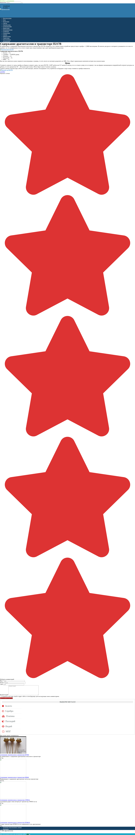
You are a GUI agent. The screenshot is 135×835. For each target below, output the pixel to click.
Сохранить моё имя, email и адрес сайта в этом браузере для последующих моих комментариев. (30, 696)
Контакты (6, 829)
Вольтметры (6, 41)
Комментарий (4, 694)
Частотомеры (7, 39)
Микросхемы (7, 36)
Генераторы (6, 33)
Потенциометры (7, 30)
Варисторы (6, 28)
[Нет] (29, 834)
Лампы (5, 35)
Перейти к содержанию (7, 1)
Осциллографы (7, 26)
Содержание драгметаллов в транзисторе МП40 (14, 777)
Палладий (10, 721)
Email (2, 682)
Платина (10, 716)
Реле (4, 20)
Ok (27, 834)
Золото (8, 706)
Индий (8, 726)
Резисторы (6, 21)
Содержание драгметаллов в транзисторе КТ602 (14, 755)
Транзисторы (7, 25)
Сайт (1, 684)
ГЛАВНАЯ (6, 6)
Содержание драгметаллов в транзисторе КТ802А (15, 822)
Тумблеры (6, 31)
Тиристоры (6, 38)
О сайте (5, 7)
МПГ (8, 731)
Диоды (5, 23)
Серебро (2, 72)
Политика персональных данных (12, 827)
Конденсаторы (7, 18)
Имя (2, 681)
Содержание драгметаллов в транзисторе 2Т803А (15, 800)
